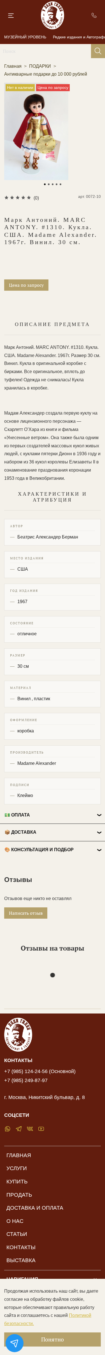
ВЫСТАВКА (21, 1260)
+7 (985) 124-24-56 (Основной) (40, 1071)
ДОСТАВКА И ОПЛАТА (34, 1208)
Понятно (52, 1339)
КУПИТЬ (16, 1182)
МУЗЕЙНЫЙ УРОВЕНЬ (25, 37)
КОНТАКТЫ (21, 1247)
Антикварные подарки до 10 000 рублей (45, 74)
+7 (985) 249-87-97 (26, 1080)
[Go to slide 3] (52, 184)
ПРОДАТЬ (19, 1195)
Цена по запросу (26, 285)
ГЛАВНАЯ (18, 1155)
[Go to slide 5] (60, 184)
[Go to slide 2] (49, 184)
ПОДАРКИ (40, 66)
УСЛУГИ (16, 1168)
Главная (13, 66)
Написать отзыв (26, 913)
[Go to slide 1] (45, 184)
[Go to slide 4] (56, 184)
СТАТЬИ (16, 1234)
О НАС (15, 1221)
